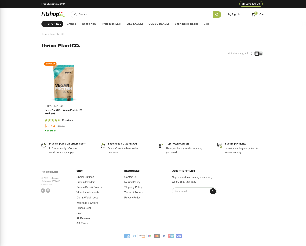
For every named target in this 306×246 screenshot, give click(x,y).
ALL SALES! (135, 23)
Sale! (79, 213)
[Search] (217, 14)
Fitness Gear (83, 208)
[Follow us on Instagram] (48, 190)
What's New (89, 23)
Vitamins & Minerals (87, 192)
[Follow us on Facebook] (43, 190)
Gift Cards (82, 223)
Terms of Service (133, 192)
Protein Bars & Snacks (89, 187)
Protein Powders (85, 182)
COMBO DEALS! (159, 23)
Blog (207, 23)
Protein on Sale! (112, 23)
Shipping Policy (133, 187)
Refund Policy (132, 182)
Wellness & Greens (87, 202)
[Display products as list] (261, 54)
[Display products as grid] (257, 54)
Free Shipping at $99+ (53, 4)
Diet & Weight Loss (87, 197)
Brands (71, 23)
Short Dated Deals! (186, 23)
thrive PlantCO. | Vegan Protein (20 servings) (63, 112)
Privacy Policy (132, 197)
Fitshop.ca (49, 171)
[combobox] (145, 14)
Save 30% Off (253, 4)
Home (44, 34)
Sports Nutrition (85, 177)
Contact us (130, 177)
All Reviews (83, 218)
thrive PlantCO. (54, 106)
